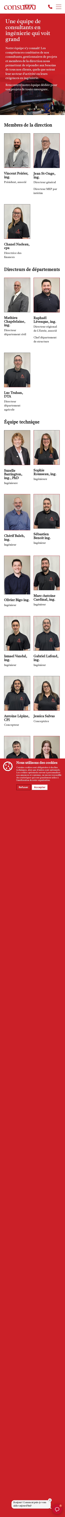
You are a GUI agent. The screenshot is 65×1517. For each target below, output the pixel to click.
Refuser (23, 787)
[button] (57, 1509)
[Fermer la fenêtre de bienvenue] (50, 1500)
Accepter (40, 787)
